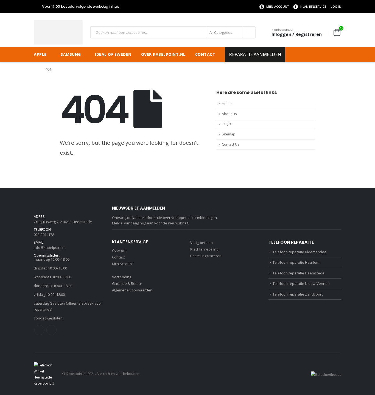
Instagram (51, 330)
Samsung (71, 54)
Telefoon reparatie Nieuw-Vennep (301, 283)
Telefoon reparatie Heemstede (298, 273)
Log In (336, 6)
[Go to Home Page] (36, 69)
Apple (40, 54)
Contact (205, 54)
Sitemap (228, 134)
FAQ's (226, 124)
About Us (229, 114)
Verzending (121, 276)
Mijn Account (122, 263)
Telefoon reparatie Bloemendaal (300, 251)
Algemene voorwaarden (132, 290)
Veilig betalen (201, 242)
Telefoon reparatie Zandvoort (298, 294)
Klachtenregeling (204, 249)
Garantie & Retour (127, 283)
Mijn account (277, 6)
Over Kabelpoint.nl (163, 54)
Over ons (119, 250)
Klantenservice (313, 6)
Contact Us (230, 144)
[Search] (248, 32)
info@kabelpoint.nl (49, 247)
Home (227, 103)
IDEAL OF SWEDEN (113, 54)
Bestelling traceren (206, 255)
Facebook (39, 330)
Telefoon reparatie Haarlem (296, 262)
